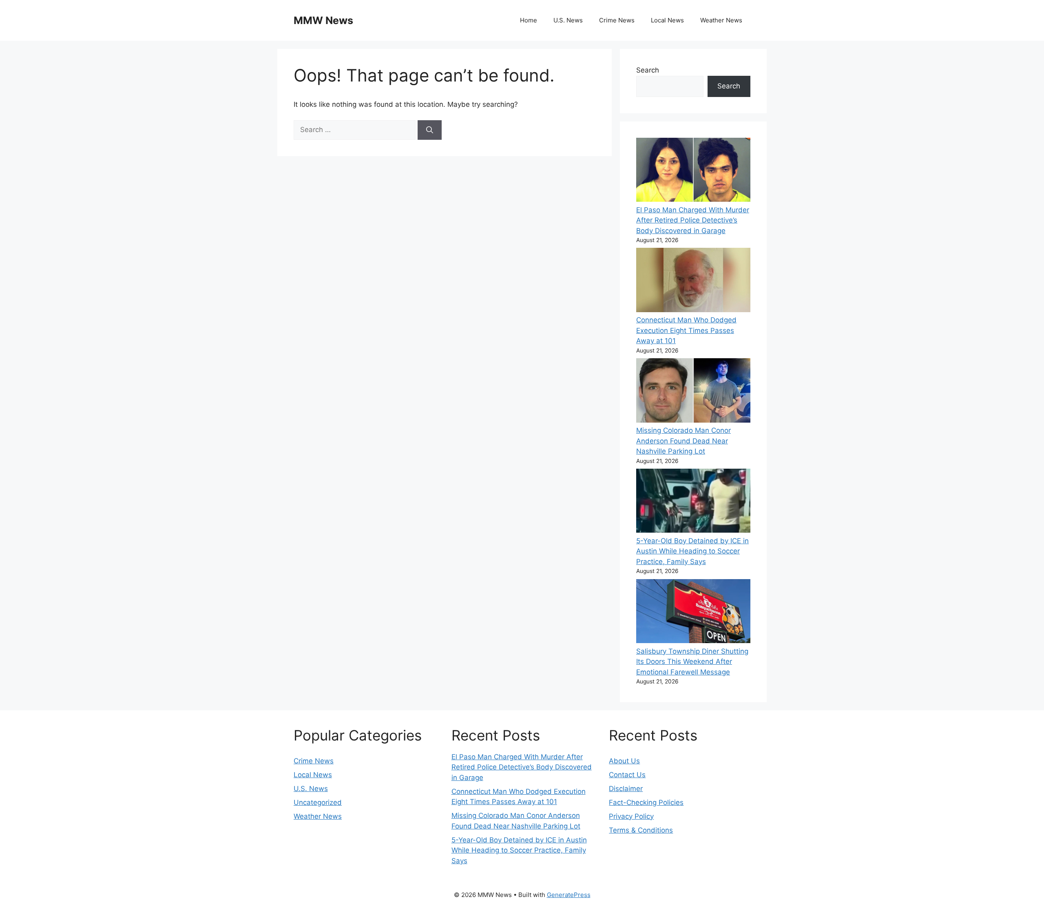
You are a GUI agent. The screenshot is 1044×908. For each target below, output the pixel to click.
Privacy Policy (631, 816)
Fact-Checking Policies (646, 802)
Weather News (721, 20)
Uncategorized (318, 802)
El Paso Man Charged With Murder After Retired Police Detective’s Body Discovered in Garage (692, 220)
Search (647, 70)
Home (528, 20)
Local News (667, 20)
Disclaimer (626, 789)
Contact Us (627, 775)
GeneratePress (569, 895)
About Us (624, 761)
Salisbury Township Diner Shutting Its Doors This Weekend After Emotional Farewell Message (692, 661)
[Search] (430, 130)
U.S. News (568, 20)
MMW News (323, 20)
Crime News (617, 20)
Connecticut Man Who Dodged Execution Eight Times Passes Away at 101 (686, 330)
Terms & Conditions (641, 830)
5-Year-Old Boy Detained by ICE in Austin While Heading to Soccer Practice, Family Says (692, 551)
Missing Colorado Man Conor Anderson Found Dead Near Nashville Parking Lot (683, 440)
